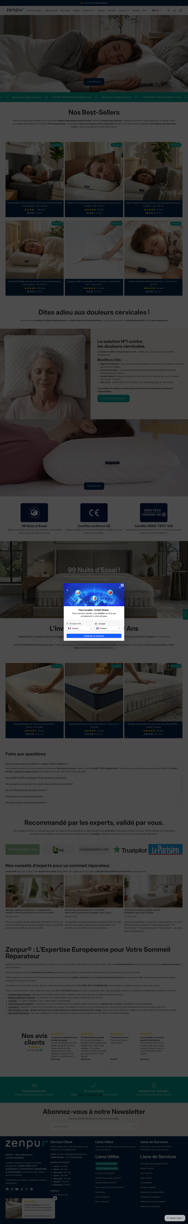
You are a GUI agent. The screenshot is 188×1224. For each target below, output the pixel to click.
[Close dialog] (122, 585)
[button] (79, 628)
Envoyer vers (75, 623)
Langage (101, 623)
